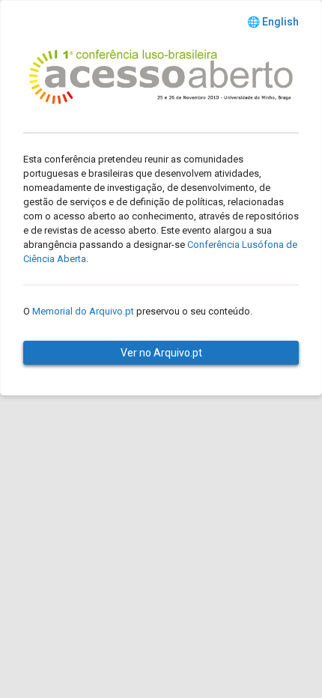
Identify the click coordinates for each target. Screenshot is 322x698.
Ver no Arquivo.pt (161, 353)
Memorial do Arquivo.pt (83, 311)
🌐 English (273, 22)
